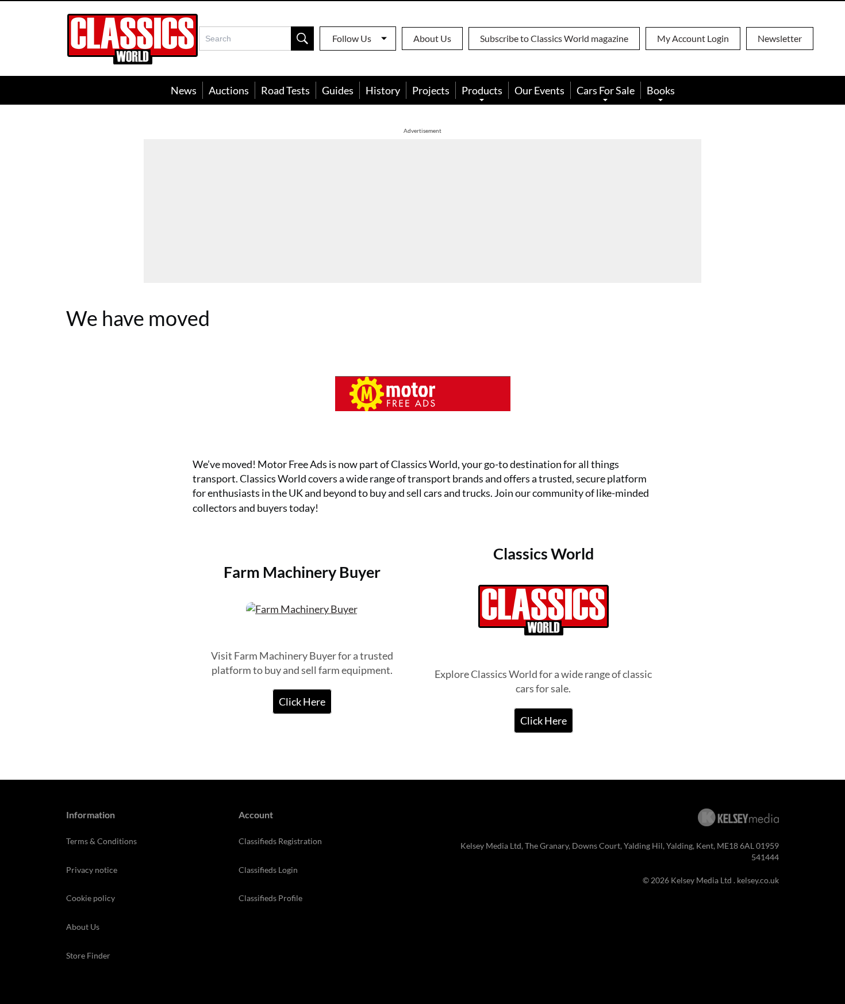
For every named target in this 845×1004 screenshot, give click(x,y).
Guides (338, 90)
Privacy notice (91, 870)
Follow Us (351, 38)
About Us (432, 38)
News (184, 90)
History (383, 90)
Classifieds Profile (270, 898)
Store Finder (88, 955)
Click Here (302, 701)
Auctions (229, 90)
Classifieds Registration (280, 841)
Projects (431, 90)
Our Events (539, 90)
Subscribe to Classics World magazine (554, 38)
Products (482, 90)
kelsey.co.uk (758, 880)
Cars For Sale (606, 90)
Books (661, 90)
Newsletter (780, 38)
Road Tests (285, 90)
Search (302, 38)
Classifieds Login (268, 870)
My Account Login (693, 38)
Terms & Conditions (101, 841)
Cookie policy (90, 898)
